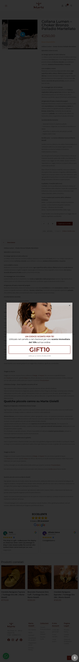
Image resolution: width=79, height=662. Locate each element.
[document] (39, 331)
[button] (69, 305)
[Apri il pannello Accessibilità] (74, 657)
